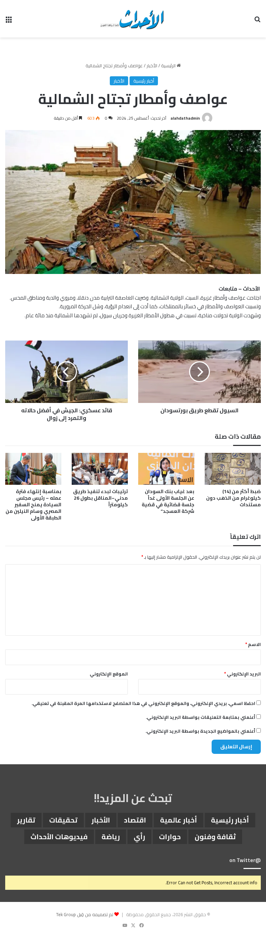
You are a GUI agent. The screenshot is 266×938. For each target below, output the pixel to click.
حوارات (170, 836)
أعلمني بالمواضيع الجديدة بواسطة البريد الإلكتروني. (200, 731)
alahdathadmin (185, 118)
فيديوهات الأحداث (59, 836)
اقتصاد (135, 820)
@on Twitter (245, 860)
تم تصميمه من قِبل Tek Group (84, 914)
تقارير (26, 820)
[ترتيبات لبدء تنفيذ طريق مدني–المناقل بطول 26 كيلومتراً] (100, 468)
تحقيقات (63, 820)
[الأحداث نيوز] (133, 19)
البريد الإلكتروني (242, 674)
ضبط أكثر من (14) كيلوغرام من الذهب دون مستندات (233, 498)
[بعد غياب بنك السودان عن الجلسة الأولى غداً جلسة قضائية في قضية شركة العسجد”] (166, 468)
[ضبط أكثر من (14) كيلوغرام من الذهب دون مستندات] (233, 468)
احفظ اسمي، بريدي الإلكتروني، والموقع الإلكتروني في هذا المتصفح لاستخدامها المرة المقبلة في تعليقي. (143, 703)
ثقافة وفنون (215, 836)
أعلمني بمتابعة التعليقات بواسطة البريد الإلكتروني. (200, 717)
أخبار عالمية (178, 820)
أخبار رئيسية (143, 81)
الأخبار (152, 65)
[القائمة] (8, 21)
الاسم (253, 644)
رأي (139, 836)
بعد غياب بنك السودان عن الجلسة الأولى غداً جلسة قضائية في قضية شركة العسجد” (168, 501)
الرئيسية (169, 65)
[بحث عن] (257, 21)
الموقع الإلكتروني (109, 674)
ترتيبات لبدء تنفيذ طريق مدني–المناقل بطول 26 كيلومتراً (100, 498)
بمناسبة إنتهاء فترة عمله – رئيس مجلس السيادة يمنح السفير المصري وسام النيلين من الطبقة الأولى (33, 504)
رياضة (110, 836)
